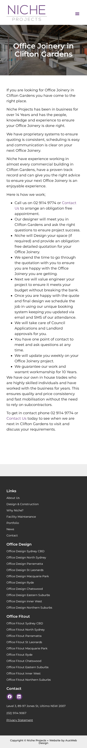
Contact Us (16, 418)
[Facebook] (9, 696)
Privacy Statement (19, 720)
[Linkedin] (19, 696)
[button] (77, 13)
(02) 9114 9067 (16, 713)
